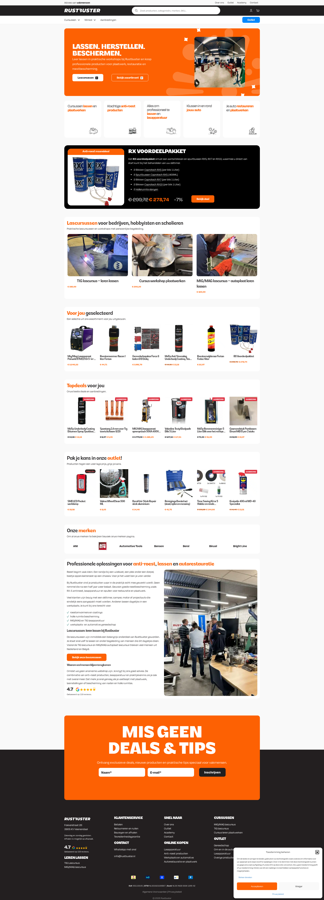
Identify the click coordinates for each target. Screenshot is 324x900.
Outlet (230, 2)
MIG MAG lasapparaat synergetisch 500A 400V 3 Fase (146, 430)
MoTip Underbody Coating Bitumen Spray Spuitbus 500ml (81, 430)
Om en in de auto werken (228, 849)
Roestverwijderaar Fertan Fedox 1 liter (210, 357)
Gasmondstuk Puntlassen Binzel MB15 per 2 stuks (243, 430)
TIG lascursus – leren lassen (97, 281)
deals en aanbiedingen (93, 391)
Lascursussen (86, 77)
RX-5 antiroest (75, 590)
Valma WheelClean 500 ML (112, 502)
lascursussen (77, 636)
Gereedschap (221, 845)
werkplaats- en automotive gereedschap (93, 624)
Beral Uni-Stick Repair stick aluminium (144, 502)
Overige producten (224, 857)
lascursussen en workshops (94, 228)
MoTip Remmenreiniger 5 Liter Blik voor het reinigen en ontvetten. (211, 430)
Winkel (88, 19)
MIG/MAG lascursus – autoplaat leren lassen (225, 283)
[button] (317, 852)
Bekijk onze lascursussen (86, 657)
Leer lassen (80, 59)
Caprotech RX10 (153, 184)
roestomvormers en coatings (86, 612)
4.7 (70, 689)
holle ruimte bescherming (84, 616)
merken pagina (125, 536)
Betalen (118, 824)
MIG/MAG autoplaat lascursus (112, 644)
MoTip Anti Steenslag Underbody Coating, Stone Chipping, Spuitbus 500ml (179, 357)
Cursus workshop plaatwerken (162, 281)
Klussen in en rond (199, 108)
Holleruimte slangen (147, 189)
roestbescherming (84, 68)
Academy (242, 2)
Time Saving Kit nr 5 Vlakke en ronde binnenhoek (207, 502)
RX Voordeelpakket (157, 151)
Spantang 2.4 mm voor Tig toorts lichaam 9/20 (113, 430)
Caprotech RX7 (152, 179)
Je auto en (239, 108)
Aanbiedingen (108, 19)
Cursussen (70, 19)
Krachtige (121, 108)
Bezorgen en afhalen (125, 832)
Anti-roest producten (176, 853)
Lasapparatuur (172, 849)
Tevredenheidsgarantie (127, 836)
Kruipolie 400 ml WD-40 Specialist (242, 502)
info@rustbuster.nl (124, 856)
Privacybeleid (278, 894)
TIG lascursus (85, 644)
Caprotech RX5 (152, 169)
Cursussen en (82, 108)
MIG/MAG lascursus (75, 866)
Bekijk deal (203, 199)
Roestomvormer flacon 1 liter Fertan (112, 357)
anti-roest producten (97, 674)
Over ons (219, 2)
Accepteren (257, 886)
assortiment (96, 318)
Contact (254, 2)
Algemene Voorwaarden (154, 891)
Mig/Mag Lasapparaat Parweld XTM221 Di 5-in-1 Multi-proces (81, 357)
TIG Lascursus (72, 862)
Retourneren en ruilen (126, 828)
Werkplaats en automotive (179, 857)
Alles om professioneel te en (158, 112)
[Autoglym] (71, 546)
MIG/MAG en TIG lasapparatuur (87, 620)
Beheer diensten (245, 877)
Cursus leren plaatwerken (228, 832)
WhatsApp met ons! (125, 849)
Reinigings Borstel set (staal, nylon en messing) (177, 502)
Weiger (298, 886)
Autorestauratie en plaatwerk (180, 861)
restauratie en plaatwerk (131, 590)
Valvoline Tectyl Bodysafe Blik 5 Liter (178, 430)
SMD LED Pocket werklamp (76, 502)
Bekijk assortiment (128, 77)
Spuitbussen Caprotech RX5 (152, 174)
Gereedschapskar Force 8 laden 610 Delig (145, 357)
